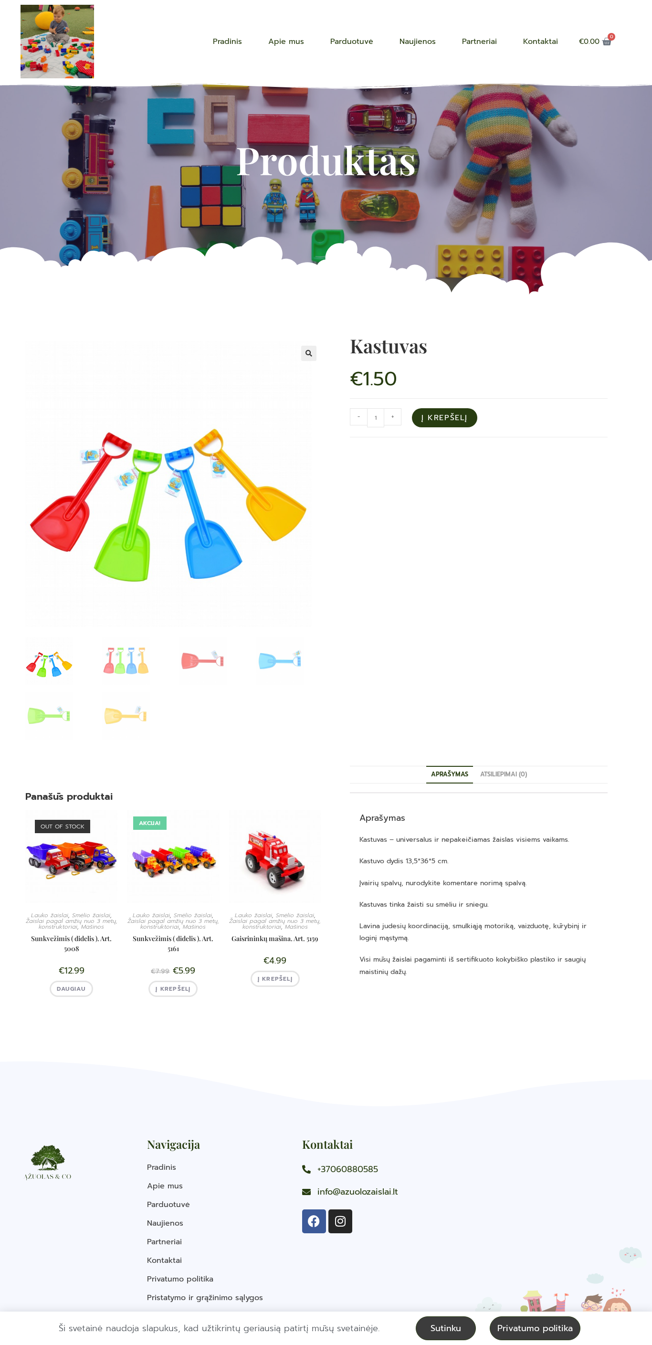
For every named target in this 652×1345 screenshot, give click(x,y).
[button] (308, 353)
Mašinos (92, 926)
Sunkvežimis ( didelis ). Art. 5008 (71, 943)
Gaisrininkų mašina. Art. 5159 (274, 938)
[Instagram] (340, 1221)
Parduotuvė (351, 41)
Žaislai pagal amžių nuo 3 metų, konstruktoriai (71, 924)
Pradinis (227, 41)
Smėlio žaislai (91, 915)
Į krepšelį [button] (173, 989)
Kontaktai (540, 41)
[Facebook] (314, 1221)
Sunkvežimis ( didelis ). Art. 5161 (173, 943)
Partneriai (479, 41)
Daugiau (71, 989)
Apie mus (286, 41)
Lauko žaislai (49, 915)
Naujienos (418, 41)
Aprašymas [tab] (449, 774)
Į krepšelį (444, 418)
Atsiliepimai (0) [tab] (503, 774)
